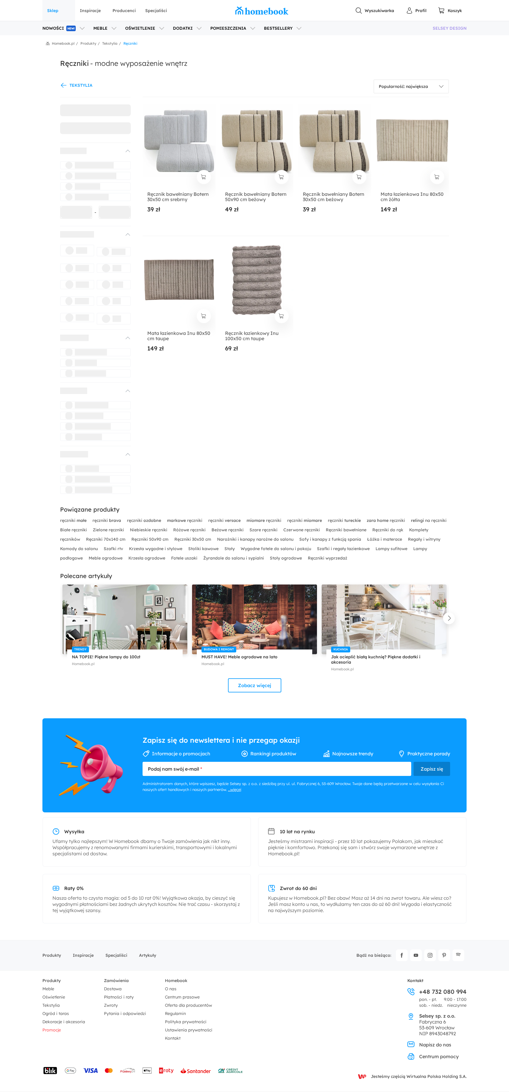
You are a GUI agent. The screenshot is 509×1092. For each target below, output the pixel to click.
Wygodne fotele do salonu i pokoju (276, 548)
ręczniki (73, 520)
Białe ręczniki (74, 529)
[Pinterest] (444, 955)
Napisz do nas (435, 1045)
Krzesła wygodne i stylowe (156, 548)
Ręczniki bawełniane (347, 529)
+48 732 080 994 (443, 991)
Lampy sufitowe (392, 548)
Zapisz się (432, 769)
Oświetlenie (53, 997)
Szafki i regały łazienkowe (344, 548)
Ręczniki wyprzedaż (327, 558)
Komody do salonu (79, 548)
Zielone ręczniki (109, 529)
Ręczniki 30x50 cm (193, 539)
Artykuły (147, 955)
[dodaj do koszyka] (204, 177)
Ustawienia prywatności (188, 1030)
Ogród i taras (55, 1013)
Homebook (176, 980)
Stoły (230, 548)
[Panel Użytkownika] (416, 10)
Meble (48, 988)
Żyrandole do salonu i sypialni (234, 558)
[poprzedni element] (60, 618)
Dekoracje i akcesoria (63, 1021)
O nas (170, 988)
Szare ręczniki (264, 529)
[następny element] (449, 618)
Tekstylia (51, 1005)
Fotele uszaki (185, 558)
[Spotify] (458, 955)
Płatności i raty (119, 997)
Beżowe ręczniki (228, 529)
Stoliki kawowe (204, 548)
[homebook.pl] (261, 10)
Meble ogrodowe (106, 558)
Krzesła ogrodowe (147, 558)
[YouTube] (416, 955)
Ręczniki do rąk (388, 529)
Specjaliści (156, 10)
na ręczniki (429, 520)
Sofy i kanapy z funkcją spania (330, 539)
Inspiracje (90, 10)
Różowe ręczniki (190, 529)
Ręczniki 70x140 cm (106, 539)
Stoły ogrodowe (286, 558)
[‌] (90, 151)
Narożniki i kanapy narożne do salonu (256, 539)
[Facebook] (402, 955)
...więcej (234, 789)
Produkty (51, 955)
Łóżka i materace (385, 539)
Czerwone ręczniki (302, 529)
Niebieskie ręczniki (149, 529)
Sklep (52, 10)
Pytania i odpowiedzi (125, 1013)
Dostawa (113, 988)
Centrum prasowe (182, 997)
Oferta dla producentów (188, 1005)
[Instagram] (430, 955)
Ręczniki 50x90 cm (150, 539)
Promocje (51, 1030)
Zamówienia (116, 980)
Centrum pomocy (439, 1056)
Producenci (124, 10)
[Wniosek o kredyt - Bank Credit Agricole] (230, 1070)
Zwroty (111, 1005)
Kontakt (173, 1038)
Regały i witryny (424, 539)
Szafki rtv (114, 548)
